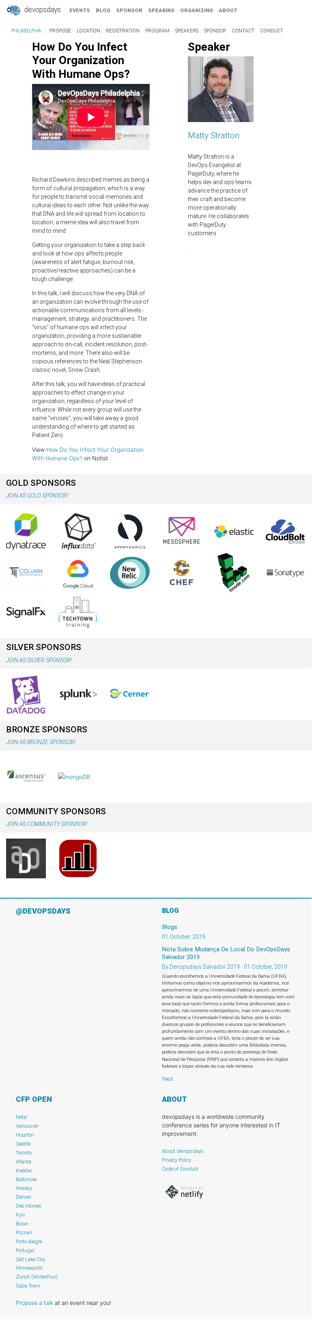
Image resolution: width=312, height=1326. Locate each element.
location (88, 31)
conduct (271, 31)
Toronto (24, 1153)
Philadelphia (26, 31)
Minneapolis (29, 1268)
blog (103, 10)
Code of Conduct (180, 1169)
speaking (161, 10)
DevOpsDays (42, 10)
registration (123, 31)
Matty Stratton (214, 135)
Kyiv (20, 1215)
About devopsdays (182, 1151)
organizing (196, 10)
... (190, 248)
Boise (22, 1224)
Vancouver (27, 1126)
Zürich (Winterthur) (37, 1277)
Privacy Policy (176, 1160)
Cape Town (28, 1286)
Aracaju (24, 1188)
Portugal (25, 1250)
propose (60, 31)
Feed (167, 1079)
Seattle (23, 1144)
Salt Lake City (30, 1259)
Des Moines (28, 1206)
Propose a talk (34, 1302)
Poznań (24, 1232)
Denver (23, 1197)
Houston (25, 1135)
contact (243, 31)
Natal (21, 1117)
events (79, 10)
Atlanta (23, 1162)
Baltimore (26, 1179)
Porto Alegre (29, 1241)
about (228, 10)
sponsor (129, 10)
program (157, 31)
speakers (186, 31)
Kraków (24, 1170)
